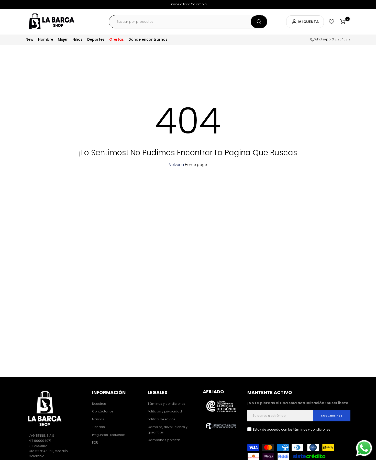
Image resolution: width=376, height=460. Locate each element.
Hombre (45, 39)
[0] (343, 22)
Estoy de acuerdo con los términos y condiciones (291, 429)
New (30, 39)
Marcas (98, 419)
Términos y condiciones (166, 403)
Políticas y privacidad (165, 411)
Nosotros (99, 403)
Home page (196, 164)
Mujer (63, 39)
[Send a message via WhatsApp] (364, 448)
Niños (77, 39)
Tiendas (98, 427)
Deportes (96, 39)
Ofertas (116, 39)
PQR (95, 442)
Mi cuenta (308, 21)
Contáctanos (102, 411)
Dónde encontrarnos (148, 39)
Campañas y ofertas (164, 440)
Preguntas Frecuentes (109, 435)
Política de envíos (161, 419)
